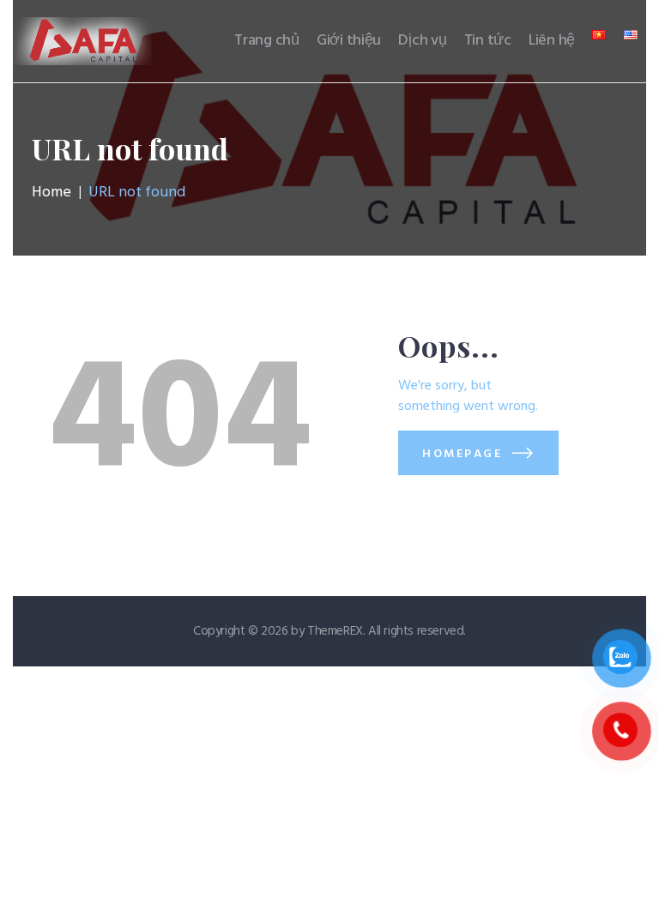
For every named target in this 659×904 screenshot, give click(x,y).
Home (51, 193)
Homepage (462, 454)
